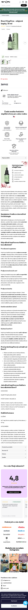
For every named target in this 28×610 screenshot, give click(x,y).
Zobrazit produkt (13, 12)
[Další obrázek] (25, 42)
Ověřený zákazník (16, 501)
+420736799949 (7, 583)
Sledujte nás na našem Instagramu (14, 549)
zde (24, 597)
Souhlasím (14, 606)
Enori (4, 585)
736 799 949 (5, 103)
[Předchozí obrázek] (3, 42)
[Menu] (26, 2)
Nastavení (14, 601)
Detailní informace (14, 74)
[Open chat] (25, 603)
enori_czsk (6, 588)
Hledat (24, 5)
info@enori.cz (17, 103)
